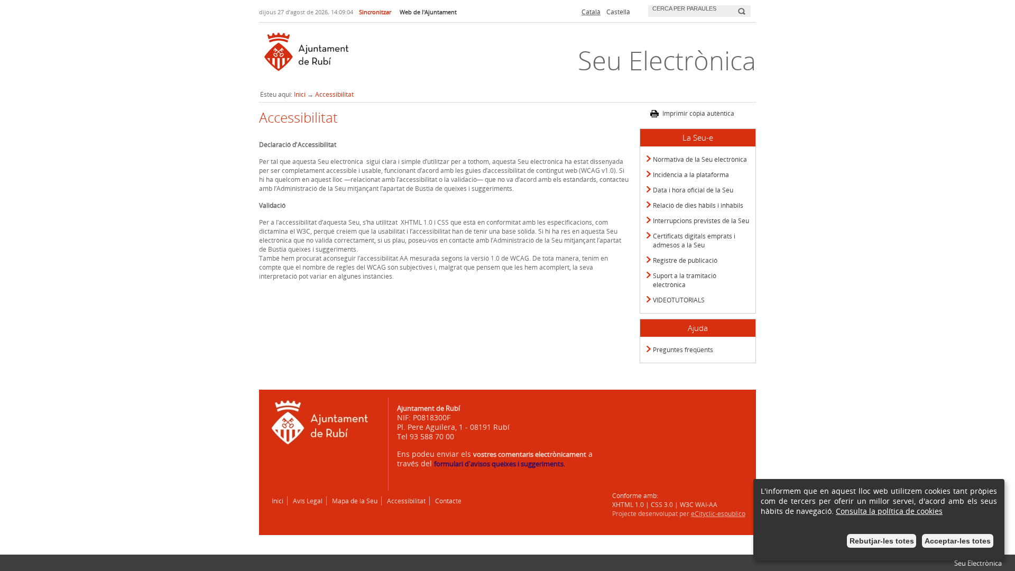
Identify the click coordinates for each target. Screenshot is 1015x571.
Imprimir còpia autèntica (698, 113)
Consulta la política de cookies (889, 511)
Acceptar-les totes (958, 541)
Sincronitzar (375, 12)
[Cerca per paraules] (691, 9)
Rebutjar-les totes (882, 541)
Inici (300, 94)
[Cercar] (741, 6)
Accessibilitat (334, 94)
